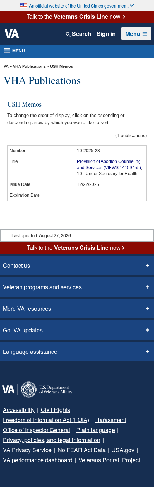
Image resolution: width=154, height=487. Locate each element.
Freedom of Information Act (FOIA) (46, 420)
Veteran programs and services (42, 287)
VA (6, 66)
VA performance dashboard (37, 460)
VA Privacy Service (27, 450)
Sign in (106, 34)
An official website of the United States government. (79, 6)
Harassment (110, 420)
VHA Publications (29, 66)
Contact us (16, 265)
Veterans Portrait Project (109, 460)
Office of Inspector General (36, 430)
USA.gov (122, 450)
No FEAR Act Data (82, 450)
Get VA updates (23, 330)
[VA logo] (12, 33)
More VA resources (27, 308)
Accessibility (19, 410)
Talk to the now (73, 16)
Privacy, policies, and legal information (51, 440)
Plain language (95, 430)
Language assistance (30, 351)
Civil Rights (55, 410)
